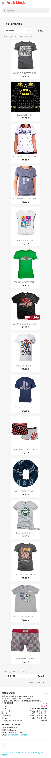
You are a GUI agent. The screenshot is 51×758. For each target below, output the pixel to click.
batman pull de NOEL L (25, 115)
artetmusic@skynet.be (18, 734)
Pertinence (17, 30)
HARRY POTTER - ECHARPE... (25, 491)
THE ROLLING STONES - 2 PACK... (25, 449)
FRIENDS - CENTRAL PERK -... (25, 282)
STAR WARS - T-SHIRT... (25, 533)
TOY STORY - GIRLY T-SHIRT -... (25, 575)
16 (14, 676)
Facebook (4, 745)
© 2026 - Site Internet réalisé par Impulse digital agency (22, 753)
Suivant (42, 676)
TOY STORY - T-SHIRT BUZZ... (25, 617)
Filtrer (40, 30)
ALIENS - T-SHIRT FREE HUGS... (25, 73)
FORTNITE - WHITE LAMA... (25, 240)
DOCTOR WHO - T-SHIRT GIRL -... (26, 157)
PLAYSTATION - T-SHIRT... (25, 407)
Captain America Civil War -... (25, 658)
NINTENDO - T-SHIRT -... (25, 366)
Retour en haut (36, 682)
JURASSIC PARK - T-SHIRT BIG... (25, 324)
